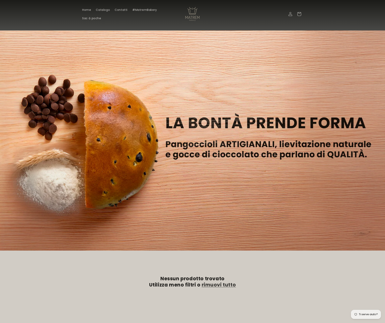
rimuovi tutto (219, 285)
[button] (281, 14)
